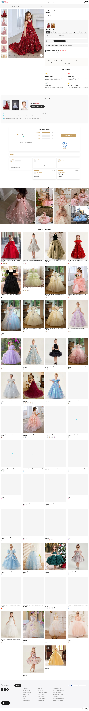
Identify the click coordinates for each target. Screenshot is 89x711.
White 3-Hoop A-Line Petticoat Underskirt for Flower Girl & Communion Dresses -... (21, 115)
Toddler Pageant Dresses (58, 694)
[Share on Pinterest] (48, 15)
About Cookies (41, 696)
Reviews (25, 696)
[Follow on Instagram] (5, 689)
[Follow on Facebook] (2, 689)
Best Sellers (31, 2)
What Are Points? (68, 45)
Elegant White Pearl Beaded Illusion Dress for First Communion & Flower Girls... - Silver (22, 118)
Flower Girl (37, 2)
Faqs (24, 698)
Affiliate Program (41, 698)
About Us (40, 688)
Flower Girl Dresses (57, 692)
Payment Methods (27, 692)
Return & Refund (26, 690)
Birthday (43, 2)
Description (49, 55)
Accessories (65, 2)
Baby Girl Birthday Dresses (58, 690)
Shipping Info (26, 694)
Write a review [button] (68, 135)
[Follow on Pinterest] (7, 689)
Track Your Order (26, 700)
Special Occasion (56, 2)
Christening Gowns (57, 688)
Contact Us (40, 690)
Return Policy (58, 55)
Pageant (49, 2)
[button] (48, 17)
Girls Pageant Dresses (57, 696)
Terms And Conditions (42, 692)
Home (2, 6)
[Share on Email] (50, 15)
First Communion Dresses (58, 698)
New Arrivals (23, 2)
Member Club (41, 700)
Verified (64, 148)
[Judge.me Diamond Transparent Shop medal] (64, 144)
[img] (12, 159)
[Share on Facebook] (45, 15)
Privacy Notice (41, 694)
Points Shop (25, 688)
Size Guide (53, 29)
